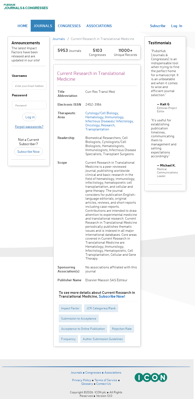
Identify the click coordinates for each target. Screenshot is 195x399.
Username (14, 76)
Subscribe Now (28, 151)
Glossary (87, 383)
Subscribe (158, 25)
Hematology (94, 117)
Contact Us (103, 383)
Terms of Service (105, 380)
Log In (176, 25)
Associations (112, 372)
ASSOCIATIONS (99, 25)
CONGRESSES (69, 25)
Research (107, 125)
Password (14, 95)
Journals (58, 39)
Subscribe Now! (112, 296)
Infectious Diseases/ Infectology (109, 121)
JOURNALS (43, 25)
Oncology (92, 125)
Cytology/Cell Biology (101, 113)
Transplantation (97, 129)
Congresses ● (94, 372)
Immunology (113, 117)
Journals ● (78, 372)
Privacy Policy (81, 380)
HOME (23, 25)
